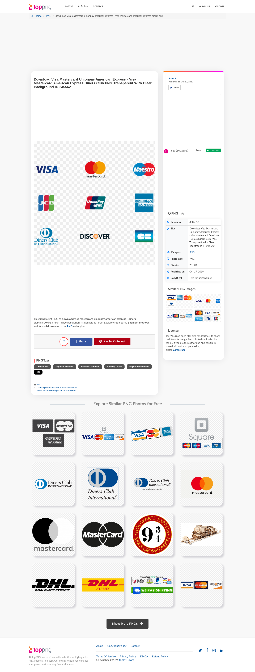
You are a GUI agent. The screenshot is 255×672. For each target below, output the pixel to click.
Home (37, 16)
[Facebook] (207, 650)
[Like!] (64, 341)
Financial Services (90, 367)
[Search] (193, 6)
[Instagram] (214, 650)
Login (220, 6)
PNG (48, 16)
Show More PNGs (125, 623)
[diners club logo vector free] (152, 484)
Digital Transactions (139, 367)
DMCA (144, 656)
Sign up (205, 6)
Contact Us (179, 350)
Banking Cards (114, 367)
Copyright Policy (116, 646)
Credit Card (42, 367)
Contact (98, 6)
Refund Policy (160, 656)
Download (215, 150)
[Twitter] (200, 650)
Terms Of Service (106, 656)
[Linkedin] (221, 650)
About (99, 646)
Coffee (175, 88)
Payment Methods (65, 367)
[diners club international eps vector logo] (53, 484)
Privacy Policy (128, 656)
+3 (38, 372)
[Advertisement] (127, 47)
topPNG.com (126, 660)
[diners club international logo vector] (103, 484)
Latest (69, 6)
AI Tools (82, 6)
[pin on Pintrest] (70, 416)
